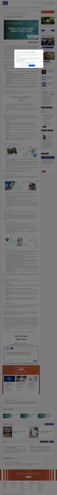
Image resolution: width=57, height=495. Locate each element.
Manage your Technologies (24, 65)
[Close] (42, 51)
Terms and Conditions (22, 59)
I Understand (31, 65)
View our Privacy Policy (30, 62)
